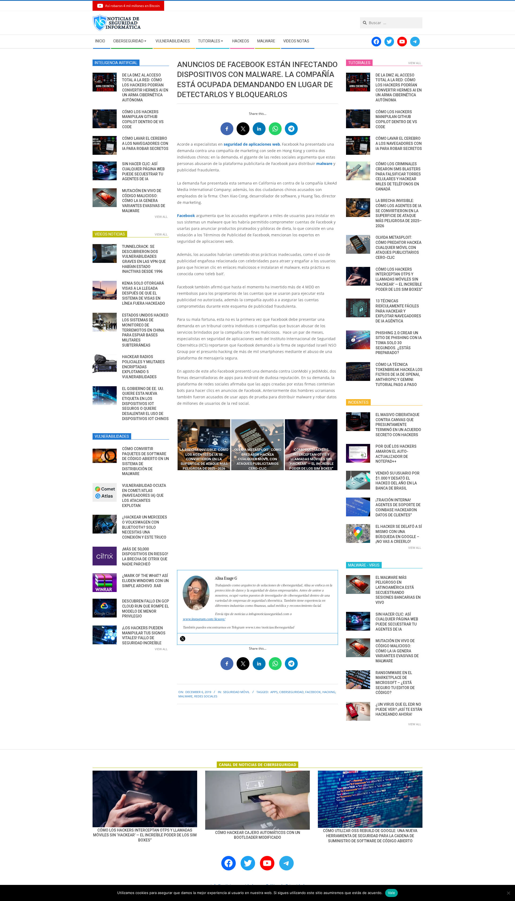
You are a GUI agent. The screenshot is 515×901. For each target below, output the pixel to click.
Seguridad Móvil (236, 692)
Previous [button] (173, 444)
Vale (391, 893)
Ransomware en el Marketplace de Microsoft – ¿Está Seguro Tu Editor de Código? (395, 683)
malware (324, 163)
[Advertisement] (257, 520)
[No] (508, 893)
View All (161, 217)
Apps (274, 692)
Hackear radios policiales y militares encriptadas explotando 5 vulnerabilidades (143, 367)
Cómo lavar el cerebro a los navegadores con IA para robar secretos (145, 143)
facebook (313, 692)
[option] (204, 444)
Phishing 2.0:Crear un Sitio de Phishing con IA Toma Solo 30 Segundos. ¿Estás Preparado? (399, 343)
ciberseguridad (291, 692)
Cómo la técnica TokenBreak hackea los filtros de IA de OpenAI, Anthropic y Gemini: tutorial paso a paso (399, 374)
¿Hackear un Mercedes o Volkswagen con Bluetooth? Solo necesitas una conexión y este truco (144, 527)
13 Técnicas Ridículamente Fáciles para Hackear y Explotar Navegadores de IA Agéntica (398, 311)
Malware (185, 696)
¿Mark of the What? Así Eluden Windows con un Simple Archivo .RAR (145, 580)
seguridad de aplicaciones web (252, 144)
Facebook (186, 215)
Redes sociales (205, 696)
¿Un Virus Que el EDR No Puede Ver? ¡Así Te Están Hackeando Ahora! (399, 709)
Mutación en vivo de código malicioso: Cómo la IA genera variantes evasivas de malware (143, 201)
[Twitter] (182, 638)
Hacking (328, 692)
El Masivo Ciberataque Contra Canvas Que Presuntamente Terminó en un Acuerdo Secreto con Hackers (398, 425)
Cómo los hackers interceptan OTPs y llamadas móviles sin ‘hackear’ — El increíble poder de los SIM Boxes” (399, 279)
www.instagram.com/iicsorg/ (204, 619)
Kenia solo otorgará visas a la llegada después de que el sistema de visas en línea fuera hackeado (143, 293)
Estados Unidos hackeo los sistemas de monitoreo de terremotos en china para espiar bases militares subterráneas (145, 330)
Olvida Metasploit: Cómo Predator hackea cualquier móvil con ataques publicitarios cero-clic (398, 247)
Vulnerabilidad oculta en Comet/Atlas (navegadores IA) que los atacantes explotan (144, 495)
